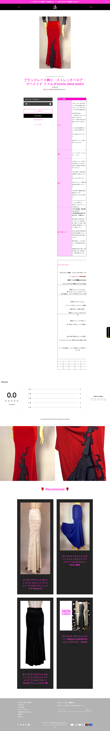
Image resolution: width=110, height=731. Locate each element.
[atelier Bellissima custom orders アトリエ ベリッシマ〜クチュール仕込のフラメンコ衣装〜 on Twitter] (21, 724)
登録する (88, 709)
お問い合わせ (21, 704)
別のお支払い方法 (38, 119)
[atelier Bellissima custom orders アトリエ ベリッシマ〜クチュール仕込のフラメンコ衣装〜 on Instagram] (26, 724)
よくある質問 (21, 707)
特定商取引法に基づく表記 (24, 712)
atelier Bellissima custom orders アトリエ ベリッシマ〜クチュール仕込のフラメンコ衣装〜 (55, 724)
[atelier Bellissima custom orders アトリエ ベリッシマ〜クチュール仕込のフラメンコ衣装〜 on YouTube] (29, 724)
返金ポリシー (21, 716)
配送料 (48, 89)
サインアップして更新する (66, 702)
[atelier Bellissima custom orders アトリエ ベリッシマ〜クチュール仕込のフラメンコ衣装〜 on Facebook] (18, 724)
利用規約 (20, 714)
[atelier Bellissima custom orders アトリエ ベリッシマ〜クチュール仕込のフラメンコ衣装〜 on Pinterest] (23, 724)
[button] (55, 389)
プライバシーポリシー (23, 709)
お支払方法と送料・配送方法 (25, 702)
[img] (12, 401)
